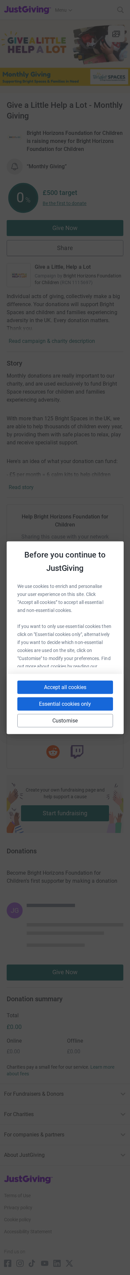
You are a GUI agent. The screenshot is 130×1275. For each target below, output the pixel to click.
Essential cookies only (65, 703)
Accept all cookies (65, 687)
